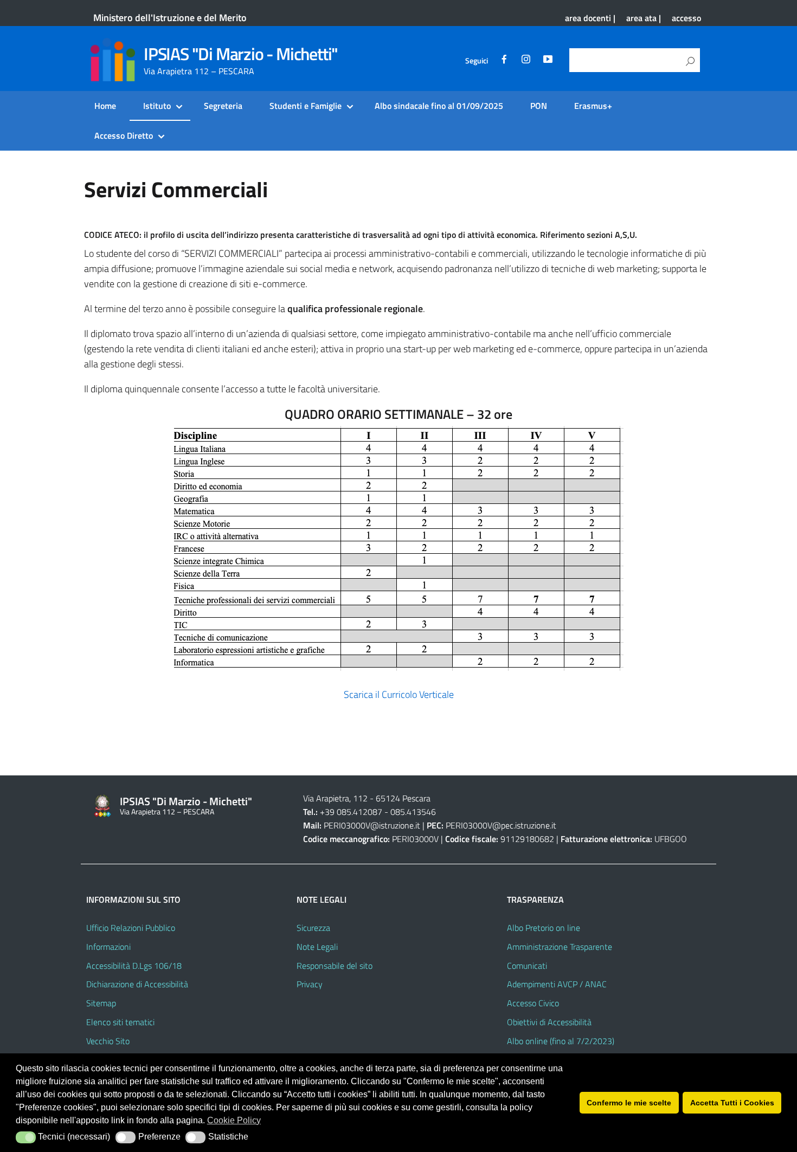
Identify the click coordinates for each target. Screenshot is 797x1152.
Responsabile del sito (334, 965)
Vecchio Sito (108, 1040)
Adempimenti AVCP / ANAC (557, 984)
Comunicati (527, 965)
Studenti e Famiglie (305, 105)
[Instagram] (525, 61)
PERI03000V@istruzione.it (372, 825)
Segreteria (223, 105)
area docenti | (590, 17)
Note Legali (317, 946)
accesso (686, 17)
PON (538, 105)
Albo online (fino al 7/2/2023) (560, 1040)
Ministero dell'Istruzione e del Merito (170, 17)
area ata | (643, 17)
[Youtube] (547, 61)
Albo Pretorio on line (543, 927)
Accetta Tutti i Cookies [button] (732, 1102)
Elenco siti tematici (120, 1021)
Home (105, 105)
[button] (26, 1137)
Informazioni (108, 946)
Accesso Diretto (123, 135)
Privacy (310, 984)
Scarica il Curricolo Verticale (399, 694)
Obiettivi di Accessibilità (549, 1021)
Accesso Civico (533, 1002)
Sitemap (101, 1002)
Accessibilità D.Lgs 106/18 (134, 965)
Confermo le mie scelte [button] (629, 1102)
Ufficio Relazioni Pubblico (130, 927)
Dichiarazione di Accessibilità (137, 984)
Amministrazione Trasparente (559, 946)
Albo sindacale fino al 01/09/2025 (439, 105)
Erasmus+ (593, 105)
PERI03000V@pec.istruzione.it (501, 825)
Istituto (157, 105)
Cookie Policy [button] (234, 1120)
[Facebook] (504, 61)
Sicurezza (313, 927)
